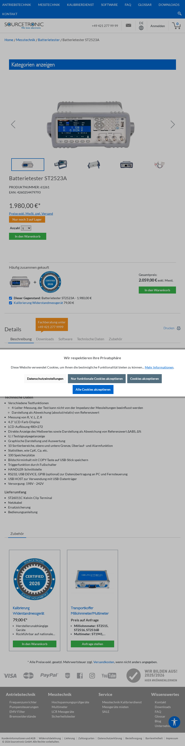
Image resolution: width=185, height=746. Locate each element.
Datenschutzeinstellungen (45, 378)
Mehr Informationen (159, 367)
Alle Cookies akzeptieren (93, 389)
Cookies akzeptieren (144, 378)
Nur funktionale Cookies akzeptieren (97, 378)
